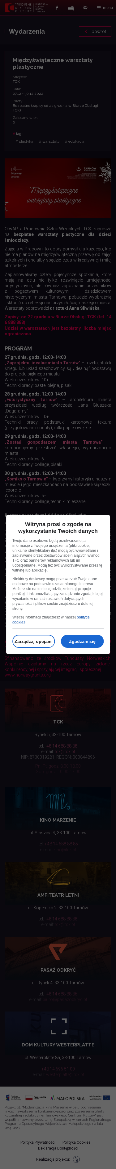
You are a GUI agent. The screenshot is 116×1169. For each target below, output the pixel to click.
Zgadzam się (82, 641)
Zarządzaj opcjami (34, 641)
